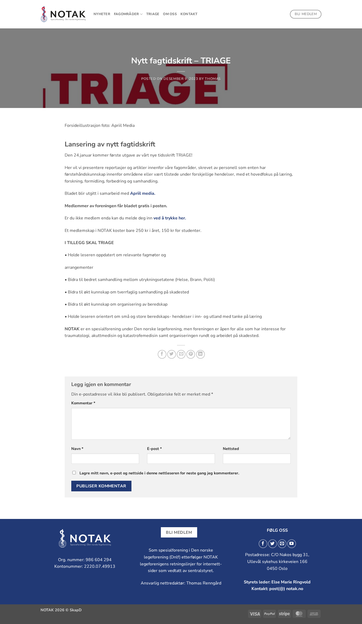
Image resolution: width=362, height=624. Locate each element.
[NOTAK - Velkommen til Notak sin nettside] (63, 14)
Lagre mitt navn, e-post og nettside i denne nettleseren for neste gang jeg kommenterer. (159, 473)
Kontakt (189, 14)
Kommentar (83, 403)
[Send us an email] (282, 543)
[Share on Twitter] (171, 354)
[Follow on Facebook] (263, 543)
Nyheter (102, 14)
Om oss (170, 14)
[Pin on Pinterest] (190, 354)
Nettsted (231, 448)
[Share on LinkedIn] (200, 354)
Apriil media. (142, 193)
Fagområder (126, 14)
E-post (154, 448)
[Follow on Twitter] (272, 543)
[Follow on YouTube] (291, 543)
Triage (153, 14)
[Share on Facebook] (162, 354)
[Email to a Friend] (181, 354)
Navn (77, 448)
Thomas (213, 78)
